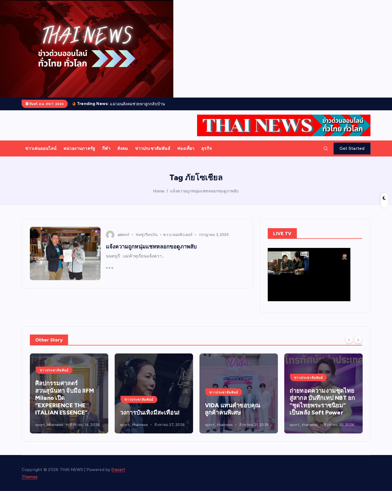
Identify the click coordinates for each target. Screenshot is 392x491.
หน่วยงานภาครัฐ (79, 148)
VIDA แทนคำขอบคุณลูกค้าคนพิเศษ (154, 409)
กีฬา (106, 148)
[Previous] (349, 339)
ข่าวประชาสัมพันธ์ (152, 148)
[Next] (358, 339)
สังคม (122, 148)
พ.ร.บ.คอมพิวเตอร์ (178, 234)
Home (158, 191)
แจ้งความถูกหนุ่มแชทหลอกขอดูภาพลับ (204, 191)
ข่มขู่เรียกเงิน (147, 234)
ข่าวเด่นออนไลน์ (41, 148)
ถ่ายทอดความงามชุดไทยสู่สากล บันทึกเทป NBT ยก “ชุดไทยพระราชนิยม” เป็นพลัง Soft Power (244, 401)
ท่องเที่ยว (185, 148)
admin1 (123, 234)
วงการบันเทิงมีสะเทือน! (71, 412)
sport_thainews (56, 424)
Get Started (352, 148)
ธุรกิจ (206, 148)
